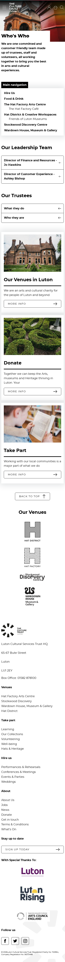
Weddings (8, 781)
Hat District (9, 711)
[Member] (49, 7)
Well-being (9, 744)
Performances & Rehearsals (20, 767)
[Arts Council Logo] (32, 916)
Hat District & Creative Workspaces (30, 114)
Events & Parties (12, 777)
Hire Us (9, 93)
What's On (8, 829)
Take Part (15, 450)
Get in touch (10, 819)
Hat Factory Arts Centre (18, 696)
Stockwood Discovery (16, 701)
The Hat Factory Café (24, 109)
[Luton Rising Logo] (32, 894)
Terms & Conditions (15, 824)
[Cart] (55, 7)
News (5, 810)
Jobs (4, 805)
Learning (7, 729)
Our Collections (12, 734)
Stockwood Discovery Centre (25, 124)
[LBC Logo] (32, 872)
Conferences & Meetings (18, 772)
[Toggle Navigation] (4, 7)
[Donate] (32, 336)
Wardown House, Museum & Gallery (30, 130)
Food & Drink (14, 98)
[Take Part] (32, 424)
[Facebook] (5, 941)
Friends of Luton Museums (28, 119)
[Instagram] (25, 941)
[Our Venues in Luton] (32, 253)
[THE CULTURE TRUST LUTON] (15, 7)
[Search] (62, 7)
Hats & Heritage (12, 748)
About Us (7, 800)
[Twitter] (15, 941)
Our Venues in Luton (28, 280)
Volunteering (10, 739)
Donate (12, 363)
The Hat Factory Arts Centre (25, 104)
